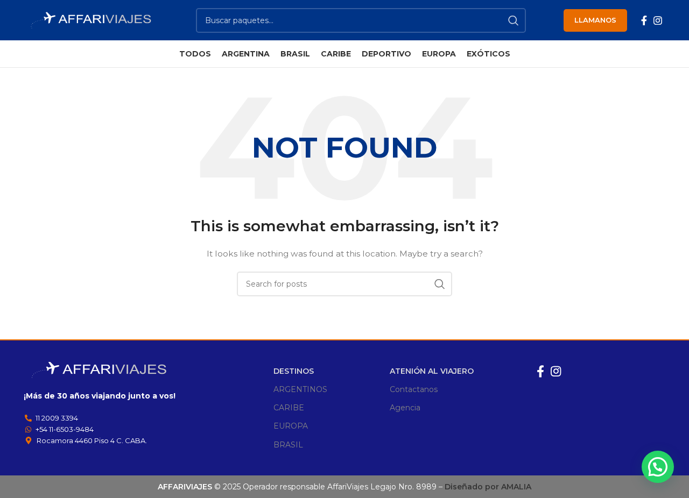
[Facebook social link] (644, 20)
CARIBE (288, 407)
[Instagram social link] (657, 20)
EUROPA (290, 426)
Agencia (405, 407)
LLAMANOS (595, 20)
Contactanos (414, 389)
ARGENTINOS (300, 389)
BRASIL (288, 445)
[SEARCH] (513, 20)
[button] (658, 467)
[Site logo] (91, 19)
